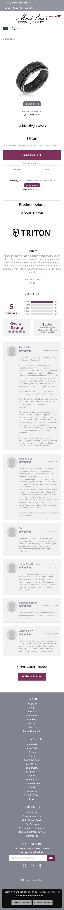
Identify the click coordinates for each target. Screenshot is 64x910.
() (56, 301)
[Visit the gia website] (25, 880)
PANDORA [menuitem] (32, 703)
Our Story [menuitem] (32, 812)
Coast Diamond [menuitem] (32, 759)
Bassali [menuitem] (32, 752)
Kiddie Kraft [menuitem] (32, 779)
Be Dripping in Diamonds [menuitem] (32, 827)
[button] (28, 8)
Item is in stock (32, 185)
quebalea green (28, 602)
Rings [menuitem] (32, 707)
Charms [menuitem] (32, 727)
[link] (19, 2)
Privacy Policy (46, 892)
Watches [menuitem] (32, 723)
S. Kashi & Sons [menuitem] (32, 795)
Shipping (17, 169)
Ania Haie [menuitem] (32, 744)
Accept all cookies (43, 902)
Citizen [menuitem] (32, 756)
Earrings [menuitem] (32, 711)
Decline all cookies (21, 902)
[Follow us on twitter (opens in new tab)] (24, 866)
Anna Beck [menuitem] (32, 748)
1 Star (27, 314)
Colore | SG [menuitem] (32, 763)
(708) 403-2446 (32, 114)
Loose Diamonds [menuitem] (32, 731)
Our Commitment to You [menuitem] (32, 831)
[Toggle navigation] (6, 28)
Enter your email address (32, 852)
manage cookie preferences (29, 895)
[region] (32, 78)
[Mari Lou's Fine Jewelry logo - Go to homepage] (32, 19)
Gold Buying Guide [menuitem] (32, 820)
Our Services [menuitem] (32, 824)
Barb (21, 528)
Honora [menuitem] (32, 775)
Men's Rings (10, 39)
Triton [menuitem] (32, 799)
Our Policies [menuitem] (32, 835)
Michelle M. (25, 458)
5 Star (27, 301)
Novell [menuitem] (32, 787)
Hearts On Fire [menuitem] (32, 771)
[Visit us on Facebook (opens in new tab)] (40, 866)
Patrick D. (24, 347)
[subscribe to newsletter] (51, 858)
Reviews (32, 293)
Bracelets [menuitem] (32, 719)
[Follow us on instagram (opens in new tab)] (33, 866)
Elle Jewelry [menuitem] (32, 767)
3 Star (27, 308)
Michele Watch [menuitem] (32, 783)
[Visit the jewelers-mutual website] (37, 880)
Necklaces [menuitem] (32, 715)
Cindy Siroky (26, 630)
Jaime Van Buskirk (29, 564)
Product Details (32, 204)
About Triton (32, 213)
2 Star (27, 311)
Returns (46, 169)
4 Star (27, 304)
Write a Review (32, 676)
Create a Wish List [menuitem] (32, 816)
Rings (32, 282)
